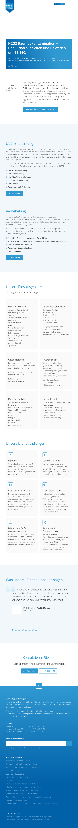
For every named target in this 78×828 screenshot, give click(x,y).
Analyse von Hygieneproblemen (18, 761)
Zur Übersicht (14, 193)
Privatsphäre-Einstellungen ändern (41, 817)
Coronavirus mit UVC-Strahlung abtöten (21, 764)
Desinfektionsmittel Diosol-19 (17, 800)
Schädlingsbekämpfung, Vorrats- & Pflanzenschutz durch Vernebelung (33, 803)
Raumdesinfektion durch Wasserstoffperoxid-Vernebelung (28, 797)
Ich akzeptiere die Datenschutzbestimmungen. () (24, 748)
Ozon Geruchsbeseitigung (16, 774)
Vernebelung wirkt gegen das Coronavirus (22, 767)
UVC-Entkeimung (12, 770)
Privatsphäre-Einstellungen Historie (17, 819)
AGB (26, 817)
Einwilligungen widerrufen (40, 819)
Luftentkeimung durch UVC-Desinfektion (21, 794)
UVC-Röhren (11, 780)
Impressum (19, 817)
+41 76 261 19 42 (38, 729)
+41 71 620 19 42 (48, 671)
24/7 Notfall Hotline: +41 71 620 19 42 (40, 109)
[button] (9, 65)
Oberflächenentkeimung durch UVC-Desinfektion (25, 787)
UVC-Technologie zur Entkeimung (19, 777)
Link (38, 748)
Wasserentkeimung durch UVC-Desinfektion (23, 790)
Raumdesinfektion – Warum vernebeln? (21, 784)
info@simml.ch (29, 671)
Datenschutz (10, 817)
